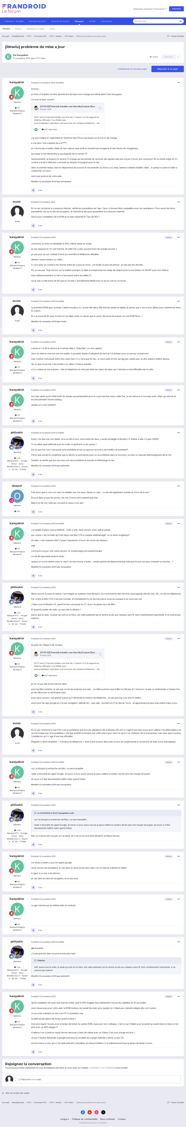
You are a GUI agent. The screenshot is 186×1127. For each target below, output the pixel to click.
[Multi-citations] (33, 190)
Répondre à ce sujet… (31, 1079)
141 (18, 108)
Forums (6, 28)
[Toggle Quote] (35, 813)
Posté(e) (43, 82)
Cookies (122, 1119)
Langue (64, 1119)
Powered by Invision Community (93, 1123)
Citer (40, 190)
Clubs (52, 28)
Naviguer (79, 21)
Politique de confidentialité (85, 1119)
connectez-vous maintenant (102, 1067)
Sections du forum (60, 21)
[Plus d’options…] (178, 82)
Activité (92, 21)
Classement (106, 21)
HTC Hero (41, 58)
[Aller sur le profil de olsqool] (17, 496)
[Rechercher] (180, 21)
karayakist (22, 55)
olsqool (17, 485)
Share (154, 57)
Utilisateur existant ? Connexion (149, 9)
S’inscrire (176, 9)
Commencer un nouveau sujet (132, 69)
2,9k (18, 458)
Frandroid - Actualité (14, 21)
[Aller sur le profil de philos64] (17, 442)
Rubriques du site (37, 21)
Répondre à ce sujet (167, 69)
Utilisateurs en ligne (35, 28)
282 (18, 511)
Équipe (18, 28)
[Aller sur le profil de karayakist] (8, 57)
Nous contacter (107, 1119)
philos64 (17, 432)
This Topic (169, 21)
